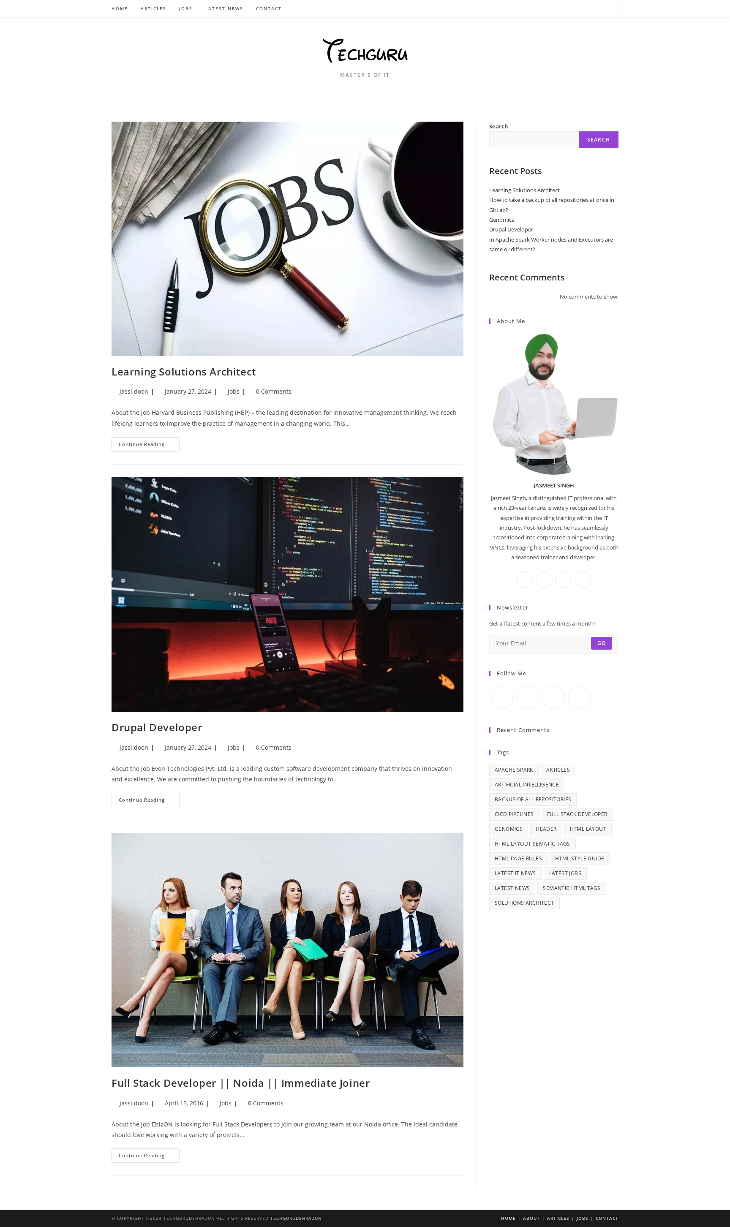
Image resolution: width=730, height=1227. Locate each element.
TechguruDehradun (296, 1218)
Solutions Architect (524, 902)
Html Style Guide (579, 858)
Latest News (512, 888)
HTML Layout (588, 829)
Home (508, 1218)
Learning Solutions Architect (184, 371)
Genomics (501, 219)
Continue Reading (149, 446)
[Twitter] (556, 8)
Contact (607, 1218)
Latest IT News (515, 873)
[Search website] (610, 9)
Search (498, 126)
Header (546, 829)
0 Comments (273, 391)
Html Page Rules (518, 858)
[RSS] (591, 8)
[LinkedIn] (563, 579)
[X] (583, 579)
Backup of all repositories (533, 799)
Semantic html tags (571, 888)
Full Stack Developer (577, 814)
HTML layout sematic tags (532, 843)
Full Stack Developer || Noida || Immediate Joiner (241, 1083)
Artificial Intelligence (527, 784)
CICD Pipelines (514, 814)
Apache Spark (514, 769)
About (531, 1218)
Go (601, 643)
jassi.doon (134, 391)
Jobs (234, 391)
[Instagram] (579, 8)
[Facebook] (568, 8)
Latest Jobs (565, 873)
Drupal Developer (157, 727)
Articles (558, 769)
